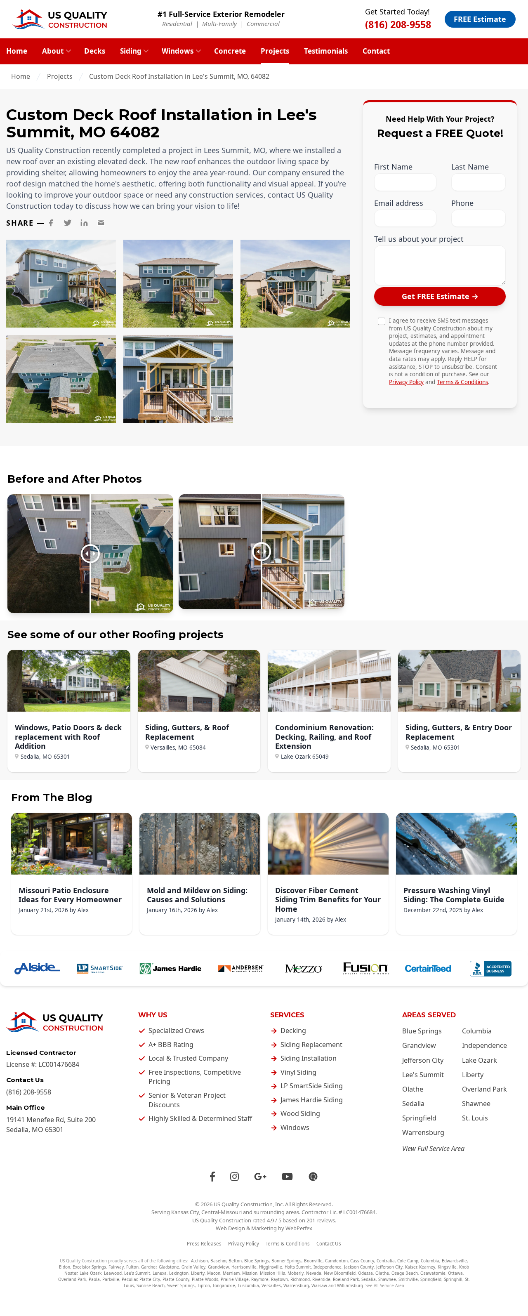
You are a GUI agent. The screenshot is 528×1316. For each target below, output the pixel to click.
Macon (213, 1273)
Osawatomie (433, 1273)
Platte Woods (205, 1279)
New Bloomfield (340, 1273)
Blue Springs (422, 1030)
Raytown (279, 1279)
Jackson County (359, 1267)
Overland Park (484, 1089)
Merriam (231, 1273)
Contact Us (328, 1244)
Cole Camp (407, 1261)
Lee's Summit (423, 1074)
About (53, 51)
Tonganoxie (223, 1285)
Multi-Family (219, 23)
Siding (130, 51)
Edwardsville (454, 1261)
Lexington (179, 1273)
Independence (484, 1045)
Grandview (419, 1045)
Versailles (271, 1285)
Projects (275, 51)
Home (16, 51)
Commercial (263, 23)
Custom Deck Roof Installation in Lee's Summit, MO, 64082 (179, 76)
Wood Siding (300, 1113)
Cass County (362, 1261)
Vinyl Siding (298, 1072)
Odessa (365, 1273)
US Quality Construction (243, 1204)
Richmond (300, 1279)
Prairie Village (235, 1279)
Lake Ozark (479, 1060)
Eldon (64, 1267)
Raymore (260, 1279)
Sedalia (413, 1103)
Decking (293, 1030)
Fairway (116, 1267)
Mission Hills (272, 1273)
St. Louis (475, 1118)
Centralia (386, 1261)
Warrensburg (423, 1132)
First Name (393, 167)
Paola (94, 1279)
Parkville (110, 1279)
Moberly (296, 1273)
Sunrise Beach (151, 1285)
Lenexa (160, 1273)
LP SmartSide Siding (311, 1085)
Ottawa (455, 1273)
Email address (398, 203)
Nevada (313, 1273)
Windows (177, 51)
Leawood (113, 1273)
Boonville (313, 1261)
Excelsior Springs (89, 1267)
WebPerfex (298, 1228)
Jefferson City (422, 1060)
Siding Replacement (311, 1044)
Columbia (477, 1030)
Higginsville (270, 1267)
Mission (249, 1273)
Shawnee (476, 1103)
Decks (94, 51)
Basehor (218, 1261)
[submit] (440, 296)
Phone (462, 203)
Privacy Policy (406, 381)
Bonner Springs (286, 1261)
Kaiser (411, 1267)
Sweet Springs (181, 1285)
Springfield (419, 1118)
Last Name (470, 167)
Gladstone (169, 1267)
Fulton (132, 1267)
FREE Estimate (480, 19)
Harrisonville (244, 1267)
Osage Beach (404, 1273)
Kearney (427, 1267)
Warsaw (319, 1285)
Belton (235, 1261)
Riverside (321, 1279)
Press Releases (204, 1244)
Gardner (148, 1267)
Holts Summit (298, 1267)
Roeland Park (346, 1279)
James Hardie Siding (311, 1099)
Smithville (408, 1279)
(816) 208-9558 (398, 24)
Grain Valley (193, 1267)
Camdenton (336, 1261)
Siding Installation (308, 1058)
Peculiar (129, 1279)
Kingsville (447, 1267)
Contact (376, 51)
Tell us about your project (419, 239)
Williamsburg (350, 1285)
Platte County (176, 1279)
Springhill (453, 1279)
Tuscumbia (248, 1285)
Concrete (230, 51)
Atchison (199, 1261)
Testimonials (326, 51)
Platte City (149, 1279)
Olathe (412, 1089)
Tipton (203, 1285)
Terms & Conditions (462, 381)
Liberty (472, 1074)
